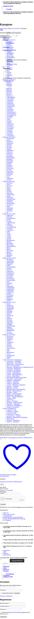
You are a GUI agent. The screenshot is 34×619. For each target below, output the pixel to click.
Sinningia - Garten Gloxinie (14, 402)
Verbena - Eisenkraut (13, 407)
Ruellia (9, 301)
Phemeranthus (11, 280)
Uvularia (9, 343)
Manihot (9, 242)
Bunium (9, 94)
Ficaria (9, 175)
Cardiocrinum (11, 105)
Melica (8, 248)
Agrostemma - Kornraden (14, 363)
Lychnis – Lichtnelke (12, 386)
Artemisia (9, 69)
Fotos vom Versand (9, 514)
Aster (8, 76)
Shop (5, 28)
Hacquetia (10, 193)
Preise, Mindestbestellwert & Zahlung (14, 518)
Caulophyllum (11, 106)
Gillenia (9, 189)
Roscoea (9, 298)
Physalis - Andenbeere (13, 420)
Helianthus (10, 200)
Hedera (9, 196)
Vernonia (9, 346)
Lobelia (9, 236)
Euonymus (10, 171)
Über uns (6, 38)
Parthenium (10, 271)
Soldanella (10, 323)
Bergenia (9, 84)
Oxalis (8, 265)
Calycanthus (10, 99)
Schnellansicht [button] (4, 476)
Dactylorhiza (10, 138)
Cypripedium (10, 135)
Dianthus (9, 144)
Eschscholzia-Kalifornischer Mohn (17, 377)
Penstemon (10, 276)
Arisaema (9, 68)
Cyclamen (10, 134)
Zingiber (9, 357)
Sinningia (9, 320)
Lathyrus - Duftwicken (13, 383)
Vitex (8, 351)
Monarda (9, 253)
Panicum (9, 270)
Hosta (8, 206)
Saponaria (10, 309)
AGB (4, 552)
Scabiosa (9, 312)
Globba (9, 190)
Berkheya (9, 85)
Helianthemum (11, 199)
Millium (9, 249)
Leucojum (9, 228)
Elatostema (10, 156)
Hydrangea (10, 208)
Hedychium (10, 197)
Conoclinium (10, 127)
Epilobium (10, 159)
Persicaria (10, 277)
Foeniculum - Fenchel (13, 414)
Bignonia (9, 88)
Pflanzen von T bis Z (9, 335)
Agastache (10, 48)
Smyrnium (10, 321)
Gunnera (9, 191)
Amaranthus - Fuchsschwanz (15, 364)
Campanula (10, 100)
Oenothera (10, 259)
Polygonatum (10, 289)
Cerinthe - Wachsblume (13, 371)
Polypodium (10, 290)
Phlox (8, 281)
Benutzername (4, 603)
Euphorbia (10, 174)
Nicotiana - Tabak (12, 392)
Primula (9, 293)
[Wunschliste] (0, 439)
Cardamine (10, 102)
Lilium (8, 233)
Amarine (9, 50)
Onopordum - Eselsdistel (14, 395)
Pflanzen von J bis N (9, 214)
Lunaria (9, 237)
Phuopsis (9, 283)
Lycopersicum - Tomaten (14, 416)
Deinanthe (10, 141)
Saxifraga (9, 311)
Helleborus (10, 202)
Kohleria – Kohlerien (13, 382)
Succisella (10, 333)
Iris (7, 212)
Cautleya (9, 107)
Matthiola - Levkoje (12, 388)
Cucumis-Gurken (12, 413)
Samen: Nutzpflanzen (9, 408)
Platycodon (10, 286)
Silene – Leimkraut (12, 401)
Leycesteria (10, 230)
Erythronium (10, 168)
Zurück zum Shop (12, 64)
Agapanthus (10, 47)
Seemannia (10, 315)
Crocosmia (10, 133)
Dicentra (9, 146)
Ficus (8, 177)
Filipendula (10, 178)
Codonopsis (10, 124)
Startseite (6, 566)
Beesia (9, 81)
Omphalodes (10, 261)
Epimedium (10, 161)
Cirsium (9, 118)
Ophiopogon (10, 262)
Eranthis (9, 163)
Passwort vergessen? (6, 596)
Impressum (6, 550)
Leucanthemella (11, 227)
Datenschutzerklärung (15, 612)
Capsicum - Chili (11, 410)
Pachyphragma (11, 267)
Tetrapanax (10, 337)
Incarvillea (10, 211)
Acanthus (9, 41)
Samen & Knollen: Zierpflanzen (12, 360)
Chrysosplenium (11, 115)
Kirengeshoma (11, 218)
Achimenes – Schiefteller (14, 361)
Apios (8, 63)
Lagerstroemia (11, 222)
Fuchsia (9, 180)
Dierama (9, 147)
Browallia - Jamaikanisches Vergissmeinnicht (20, 367)
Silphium (9, 318)
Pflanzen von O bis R (9, 258)
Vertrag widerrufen (17, 560)
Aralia (8, 66)
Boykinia (9, 91)
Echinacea (10, 153)
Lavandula (10, 225)
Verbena (9, 345)
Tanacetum (10, 336)
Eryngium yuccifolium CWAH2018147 (11, 481)
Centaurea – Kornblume (14, 370)
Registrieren (3, 616)
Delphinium (10, 143)
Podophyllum (10, 287)
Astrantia (9, 78)
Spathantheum (11, 326)
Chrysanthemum (11, 113)
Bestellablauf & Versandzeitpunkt (13, 517)
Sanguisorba (10, 308)
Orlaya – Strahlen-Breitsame (15, 396)
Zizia (8, 358)
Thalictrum (10, 339)
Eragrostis (10, 162)
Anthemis (9, 60)
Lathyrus (9, 224)
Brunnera (9, 93)
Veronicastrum (11, 348)
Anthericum (10, 62)
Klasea (9, 220)
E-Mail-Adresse (5, 606)
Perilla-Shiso (10, 419)
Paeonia (9, 268)
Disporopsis (10, 150)
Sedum (9, 314)
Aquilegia (9, 65)
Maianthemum (11, 240)
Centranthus (10, 109)
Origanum (9, 264)
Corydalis (9, 131)
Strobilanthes (10, 330)
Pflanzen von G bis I (9, 181)
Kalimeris (9, 217)
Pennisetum (10, 274)
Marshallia (10, 243)
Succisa (9, 332)
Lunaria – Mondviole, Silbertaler (16, 385)
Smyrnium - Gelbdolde (13, 404)
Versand (5, 488)
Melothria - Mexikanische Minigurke (17, 417)
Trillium (9, 340)
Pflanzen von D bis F (14, 28)
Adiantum (9, 46)
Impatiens (9, 209)
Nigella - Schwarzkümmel (14, 393)
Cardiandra (10, 103)
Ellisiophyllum (11, 158)
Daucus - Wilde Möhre (13, 376)
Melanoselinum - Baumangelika (16, 389)
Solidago (9, 324)
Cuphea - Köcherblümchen (14, 374)
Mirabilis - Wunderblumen (14, 391)
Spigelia (9, 327)
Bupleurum (10, 96)
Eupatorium (10, 172)
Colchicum (10, 125)
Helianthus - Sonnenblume (14, 379)
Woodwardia (10, 352)
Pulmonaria (10, 295)
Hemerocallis (10, 203)
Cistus (8, 119)
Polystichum (10, 292)
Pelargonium (10, 273)
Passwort (3, 590)
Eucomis (9, 169)
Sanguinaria (10, 306)
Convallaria (10, 128)
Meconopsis (10, 245)
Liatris (8, 231)
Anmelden (3, 504)
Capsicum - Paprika (12, 411)
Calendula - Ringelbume (14, 368)
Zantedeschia (11, 355)
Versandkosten (7, 516)
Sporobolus (10, 329)
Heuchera (9, 205)
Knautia (9, 221)
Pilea (8, 284)
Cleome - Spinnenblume (14, 373)
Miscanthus (10, 250)
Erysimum (9, 166)
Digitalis (9, 149)
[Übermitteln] (7, 34)
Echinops (9, 155)
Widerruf (5, 553)
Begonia (9, 82)
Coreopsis (10, 130)
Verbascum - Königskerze (14, 405)
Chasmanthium (11, 112)
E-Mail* (2, 493)
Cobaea (9, 122)
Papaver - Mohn (11, 398)
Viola (8, 349)
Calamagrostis (11, 97)
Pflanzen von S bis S (9, 302)
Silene (8, 317)
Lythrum (9, 239)
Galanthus (10, 183)
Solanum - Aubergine (13, 421)
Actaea (9, 44)
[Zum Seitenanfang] (0, 559)
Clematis (9, 121)
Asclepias (9, 75)
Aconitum (9, 43)
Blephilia (9, 90)
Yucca (8, 354)
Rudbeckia (10, 299)
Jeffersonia (10, 215)
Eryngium (9, 165)
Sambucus (10, 305)
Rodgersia (10, 296)
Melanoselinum (11, 246)
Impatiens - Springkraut (13, 380)
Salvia (8, 304)
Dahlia (8, 140)
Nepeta (9, 256)
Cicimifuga (10, 116)
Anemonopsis (11, 57)
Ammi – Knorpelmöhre (13, 365)
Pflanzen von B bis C (9, 79)
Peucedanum (10, 278)
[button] (6, 47)
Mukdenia (9, 255)
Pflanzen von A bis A (9, 40)
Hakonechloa (10, 194)
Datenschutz (7, 555)
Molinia (9, 252)
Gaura (8, 184)
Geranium (9, 186)
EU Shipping (7, 520)
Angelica (9, 59)
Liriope (9, 234)
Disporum (9, 152)
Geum (8, 187)
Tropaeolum (10, 342)
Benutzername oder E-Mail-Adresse (11, 585)
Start (1, 28)
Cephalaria (10, 110)
